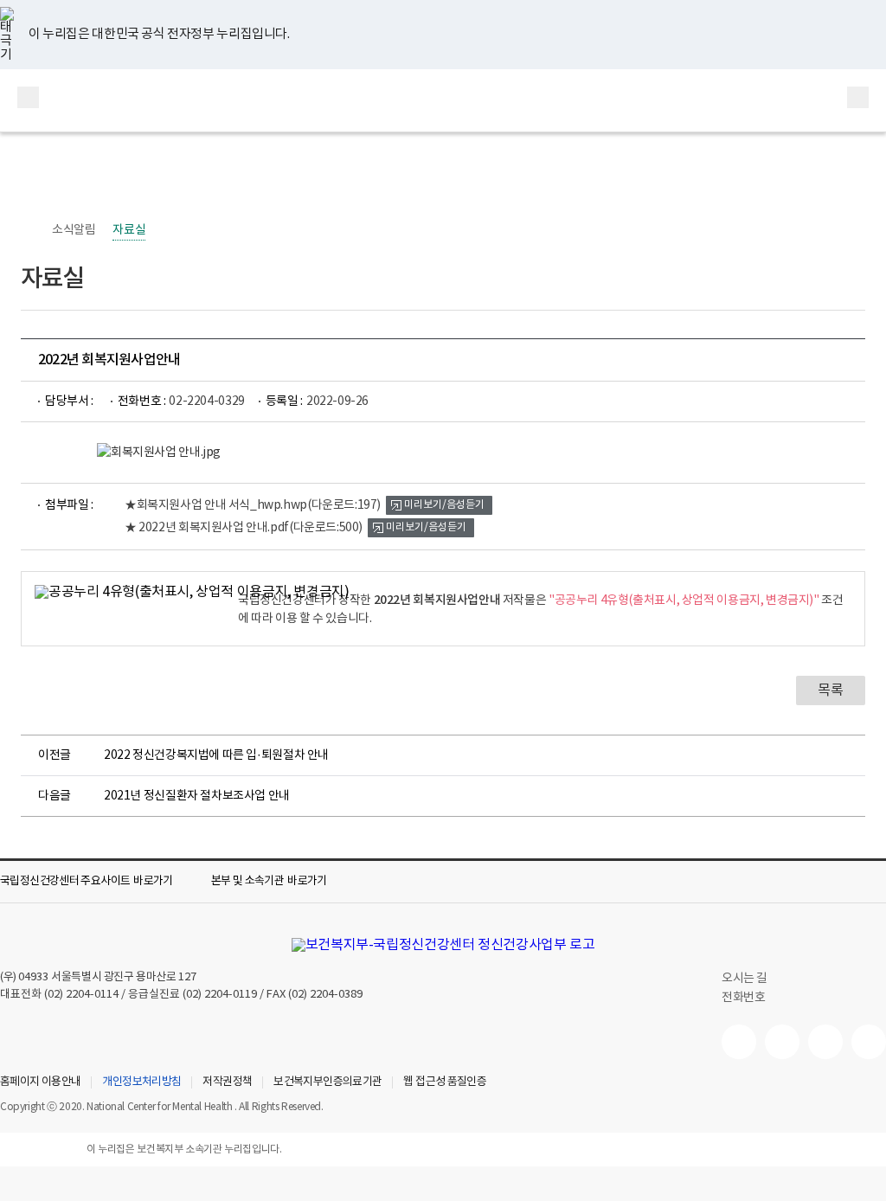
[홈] (29, 230)
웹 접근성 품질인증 (444, 1082)
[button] (98, 881)
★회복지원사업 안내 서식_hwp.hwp (253, 505)
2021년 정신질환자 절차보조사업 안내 (197, 796)
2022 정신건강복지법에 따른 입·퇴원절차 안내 (216, 755)
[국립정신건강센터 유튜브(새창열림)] (739, 1041)
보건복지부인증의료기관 (327, 1082)
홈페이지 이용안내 (40, 1082)
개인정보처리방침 (141, 1082)
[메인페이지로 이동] (443, 100)
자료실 (128, 230)
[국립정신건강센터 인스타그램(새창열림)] (825, 1041)
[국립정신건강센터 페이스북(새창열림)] (782, 1041)
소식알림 (73, 230)
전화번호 (743, 998)
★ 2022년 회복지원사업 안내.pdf (244, 528)
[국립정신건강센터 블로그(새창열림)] (868, 1041)
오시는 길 (746, 979)
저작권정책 (227, 1082)
